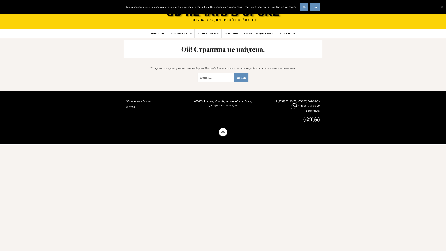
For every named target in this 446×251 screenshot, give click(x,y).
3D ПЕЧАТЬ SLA (208, 33)
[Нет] (441, 7)
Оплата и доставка (259, 33)
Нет (315, 7)
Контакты (287, 33)
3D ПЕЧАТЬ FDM (181, 33)
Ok (304, 7)
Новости (157, 33)
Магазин (231, 33)
